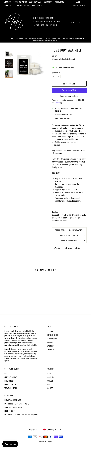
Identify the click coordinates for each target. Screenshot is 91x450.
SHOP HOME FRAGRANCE (45, 18)
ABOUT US (7, 2)
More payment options (69, 96)
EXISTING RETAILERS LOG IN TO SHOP (17, 403)
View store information (62, 118)
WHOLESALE (8, 5)
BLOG (48, 384)
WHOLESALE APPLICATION (13, 407)
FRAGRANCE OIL (52, 338)
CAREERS (27, 5)
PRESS (49, 373)
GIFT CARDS (55, 21)
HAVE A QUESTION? (69, 240)
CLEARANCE (39, 25)
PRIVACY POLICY (10, 384)
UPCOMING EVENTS (20, 2)
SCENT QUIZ (51, 25)
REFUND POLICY (9, 381)
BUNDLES (50, 342)
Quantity (56, 73)
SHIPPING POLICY (10, 377)
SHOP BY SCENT (9, 411)
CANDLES (50, 331)
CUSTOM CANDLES (35, 2)
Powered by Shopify (45, 441)
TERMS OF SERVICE (11, 388)
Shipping (55, 59)
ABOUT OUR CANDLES (69, 235)
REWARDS (18, 5)
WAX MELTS (50, 346)
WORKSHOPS (48, 2)
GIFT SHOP (50, 349)
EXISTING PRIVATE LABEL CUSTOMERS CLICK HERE (21, 414)
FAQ (33, 5)
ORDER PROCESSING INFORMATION (69, 230)
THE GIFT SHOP (38, 21)
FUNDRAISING (59, 2)
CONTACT (40, 5)
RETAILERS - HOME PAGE (12, 400)
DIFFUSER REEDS (52, 335)
